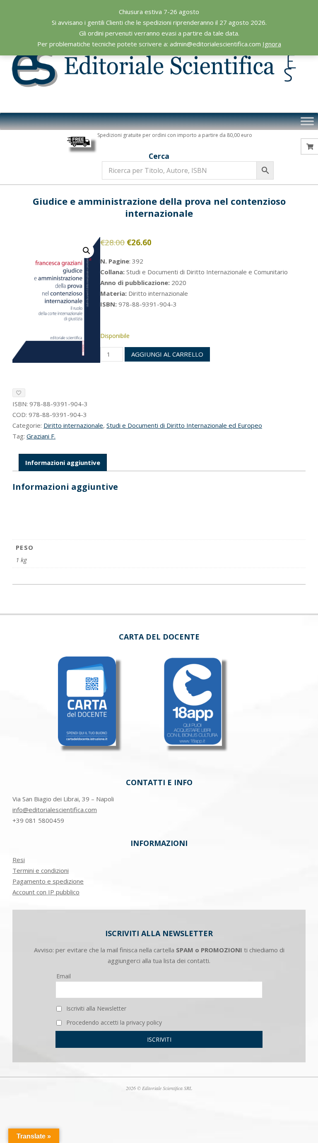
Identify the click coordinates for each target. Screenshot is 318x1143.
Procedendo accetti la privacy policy (113, 1022)
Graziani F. (40, 436)
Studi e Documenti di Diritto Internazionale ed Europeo (184, 425)
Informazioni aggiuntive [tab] (62, 462)
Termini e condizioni (40, 870)
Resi (18, 859)
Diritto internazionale (73, 425)
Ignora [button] (272, 44)
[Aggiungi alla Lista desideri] (18, 392)
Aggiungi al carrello (167, 354)
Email (63, 976)
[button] (86, 250)
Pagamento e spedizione (48, 881)
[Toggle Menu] (307, 121)
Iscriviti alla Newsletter (95, 1008)
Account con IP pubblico (46, 892)
